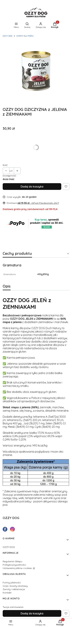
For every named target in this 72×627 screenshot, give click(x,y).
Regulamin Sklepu (12, 561)
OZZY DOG (7, 36)
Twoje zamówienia (13, 607)
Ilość (5, 165)
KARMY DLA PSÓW (25, 36)
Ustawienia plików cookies (17, 568)
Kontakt (7, 592)
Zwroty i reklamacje (14, 589)
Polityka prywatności (14, 564)
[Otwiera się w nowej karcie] (5, 529)
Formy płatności (12, 582)
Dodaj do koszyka (32, 186)
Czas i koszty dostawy (15, 585)
